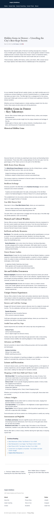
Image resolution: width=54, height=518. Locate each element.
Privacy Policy (30, 512)
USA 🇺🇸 (22, 44)
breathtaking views (15, 240)
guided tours (41, 326)
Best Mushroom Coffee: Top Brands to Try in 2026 (23, 441)
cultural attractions (30, 222)
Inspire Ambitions (15, 2)
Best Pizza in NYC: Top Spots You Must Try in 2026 (23, 446)
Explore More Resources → (16, 453)
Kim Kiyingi (15, 44)
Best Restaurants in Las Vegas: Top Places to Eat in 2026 (24, 444)
